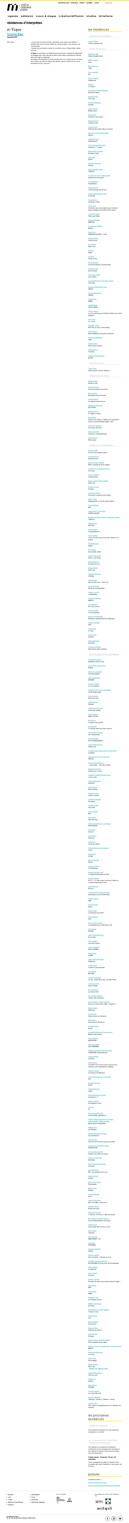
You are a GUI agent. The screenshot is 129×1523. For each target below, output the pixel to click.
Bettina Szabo (92, 1008)
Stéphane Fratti (93, 54)
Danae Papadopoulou (95, 169)
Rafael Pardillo (104, 133)
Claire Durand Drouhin (95, 708)
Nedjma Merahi (93, 1322)
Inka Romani (92, 115)
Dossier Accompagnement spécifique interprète (104, 1485)
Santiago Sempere (94, 1249)
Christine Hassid (93, 1206)
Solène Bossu (92, 350)
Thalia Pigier (92, 368)
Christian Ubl (92, 299)
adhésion (27, 16)
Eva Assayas (92, 726)
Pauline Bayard (93, 121)
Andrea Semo (92, 529)
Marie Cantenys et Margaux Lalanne (108, 517)
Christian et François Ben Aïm (97, 1261)
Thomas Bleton (93, 181)
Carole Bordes (93, 905)
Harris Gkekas (92, 714)
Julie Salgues (92, 580)
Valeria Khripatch (102, 90)
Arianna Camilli (93, 450)
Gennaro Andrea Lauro (95, 872)
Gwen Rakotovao (94, 641)
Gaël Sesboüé (93, 1237)
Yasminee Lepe (93, 793)
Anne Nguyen (92, 787)
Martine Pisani (92, 381)
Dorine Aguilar (93, 535)
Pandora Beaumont (94, 102)
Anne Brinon (92, 244)
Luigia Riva (91, 842)
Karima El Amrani (93, 586)
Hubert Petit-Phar (94, 1089)
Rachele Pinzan (105, 775)
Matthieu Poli (92, 1127)
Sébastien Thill (93, 1297)
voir (9, 1497)
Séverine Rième (93, 1170)
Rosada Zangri (93, 96)
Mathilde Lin (92, 517)
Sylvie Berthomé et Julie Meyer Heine (100, 281)
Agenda (13, 16)
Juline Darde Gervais (95, 745)
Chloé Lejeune (93, 311)
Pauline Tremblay (94, 623)
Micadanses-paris (63, 3)
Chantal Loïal (92, 1225)
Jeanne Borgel (93, 886)
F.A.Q (33, 1497)
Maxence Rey (92, 1328)
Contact (96, 3)
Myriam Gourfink (93, 432)
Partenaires (74, 3)
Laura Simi (91, 1243)
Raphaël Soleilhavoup (95, 405)
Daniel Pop (91, 232)
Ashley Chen (92, 499)
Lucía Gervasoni (93, 456)
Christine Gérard (93, 892)
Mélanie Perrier (93, 411)
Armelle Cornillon (93, 684)
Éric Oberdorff (93, 990)
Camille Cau (92, 1379)
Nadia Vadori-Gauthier (95, 151)
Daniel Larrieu (102, 751)
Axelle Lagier (92, 911)
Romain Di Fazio (93, 487)
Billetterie (106, 16)
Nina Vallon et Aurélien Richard (98, 1218)
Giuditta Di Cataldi (94, 775)
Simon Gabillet (103, 481)
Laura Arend (92, 836)
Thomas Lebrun (93, 898)
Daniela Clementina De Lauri (97, 194)
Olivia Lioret (92, 1358)
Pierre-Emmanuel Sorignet (97, 145)
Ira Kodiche (92, 854)
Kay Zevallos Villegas (95, 996)
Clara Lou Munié (93, 475)
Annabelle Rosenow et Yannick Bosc (100, 1032)
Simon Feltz (92, 817)
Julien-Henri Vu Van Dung (96, 511)
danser (11, 1494)
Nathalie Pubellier (94, 220)
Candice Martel (93, 1056)
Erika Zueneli (92, 1385)
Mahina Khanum (93, 562)
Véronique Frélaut (94, 275)
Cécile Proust (92, 438)
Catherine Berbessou (95, 1373)
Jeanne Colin (92, 523)
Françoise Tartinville (94, 426)
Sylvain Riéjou (92, 1063)
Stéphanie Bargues (94, 574)
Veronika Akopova (94, 1397)
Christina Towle (93, 269)
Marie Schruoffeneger (95, 616)
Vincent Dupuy (93, 917)
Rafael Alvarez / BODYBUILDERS (99, 1340)
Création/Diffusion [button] (71, 16)
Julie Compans (93, 811)
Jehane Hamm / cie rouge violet (98, 757)
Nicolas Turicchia (93, 1279)
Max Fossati (92, 550)
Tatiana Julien (92, 1403)
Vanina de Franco (104, 469)
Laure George (92, 109)
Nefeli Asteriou (93, 66)
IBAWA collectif (93, 60)
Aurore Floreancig (94, 493)
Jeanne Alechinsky (94, 556)
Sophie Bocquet (93, 387)
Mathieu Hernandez (94, 1304)
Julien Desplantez (94, 678)
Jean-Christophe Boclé (96, 763)
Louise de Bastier (94, 947)
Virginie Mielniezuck (95, 293)
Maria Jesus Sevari (94, 1182)
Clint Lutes (91, 157)
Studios (92, 16)
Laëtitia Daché (93, 702)
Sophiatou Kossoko (94, 163)
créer (10, 1499)
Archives (34, 1499)
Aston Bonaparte (106, 1050)
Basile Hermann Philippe (96, 463)
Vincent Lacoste (93, 984)
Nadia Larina (92, 1020)
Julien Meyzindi (93, 139)
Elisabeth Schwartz (94, 769)
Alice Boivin (92, 720)
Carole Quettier (93, 610)
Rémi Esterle (92, 1285)
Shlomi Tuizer (92, 1316)
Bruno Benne (92, 393)
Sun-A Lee (91, 319)
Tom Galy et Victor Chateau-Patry (99, 175)
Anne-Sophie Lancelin (95, 732)
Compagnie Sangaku (95, 226)
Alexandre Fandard (94, 1212)
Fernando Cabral (93, 325)
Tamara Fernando (94, 214)
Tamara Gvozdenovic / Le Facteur (99, 824)
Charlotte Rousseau (94, 659)
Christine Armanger (94, 598)
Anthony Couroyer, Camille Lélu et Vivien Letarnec (104, 1346)
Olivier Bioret (92, 200)
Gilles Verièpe (92, 1267)
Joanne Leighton (93, 866)
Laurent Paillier (93, 41)
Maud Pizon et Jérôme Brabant (98, 1310)
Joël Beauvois (93, 469)
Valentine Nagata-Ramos (96, 356)
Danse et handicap (15, 1502)
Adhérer (82, 3)
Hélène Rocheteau (94, 781)
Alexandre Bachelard (95, 337)
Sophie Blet (15, 34)
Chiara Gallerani (93, 78)
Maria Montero (93, 1364)
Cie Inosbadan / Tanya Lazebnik (99, 1002)
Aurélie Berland (93, 399)
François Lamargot (94, 1083)
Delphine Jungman (94, 1050)
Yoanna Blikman (93, 505)
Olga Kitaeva (92, 90)
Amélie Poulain (93, 238)
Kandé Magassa (93, 544)
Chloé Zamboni (93, 1038)
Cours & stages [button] (46, 16)
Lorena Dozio (92, 127)
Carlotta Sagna (93, 751)
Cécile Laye (92, 206)
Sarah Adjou (92, 953)
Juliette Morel (92, 305)
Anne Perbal (92, 1231)
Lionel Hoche (112, 751)
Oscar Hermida (93, 72)
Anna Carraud (92, 331)
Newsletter (89, 3)
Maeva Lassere (93, 481)
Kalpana (91, 84)
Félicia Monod (92, 188)
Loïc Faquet (92, 929)
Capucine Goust (93, 133)
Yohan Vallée (92, 941)
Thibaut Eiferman (93, 848)
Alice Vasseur (104, 848)
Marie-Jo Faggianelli (95, 672)
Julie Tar (91, 1107)
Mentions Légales (38, 1502)
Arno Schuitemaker (104, 690)
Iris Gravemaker (93, 263)
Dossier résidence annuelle (97, 1482)
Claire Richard (92, 344)
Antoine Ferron (93, 690)
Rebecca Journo (93, 592)
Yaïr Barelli (91, 830)
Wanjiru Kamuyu (93, 1101)
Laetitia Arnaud (93, 1176)
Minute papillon (98, 1369)
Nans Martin (92, 417)
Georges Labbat (93, 1044)
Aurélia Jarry (92, 635)
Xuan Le (91, 250)
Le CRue (91, 256)
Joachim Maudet (93, 1194)
